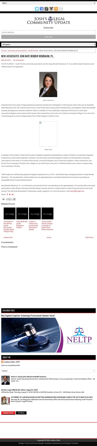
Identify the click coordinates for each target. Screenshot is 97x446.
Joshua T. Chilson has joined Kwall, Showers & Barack (33, 225)
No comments (18, 60)
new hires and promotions (17, 51)
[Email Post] (3, 199)
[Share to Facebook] (14, 199)
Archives (21, 413)
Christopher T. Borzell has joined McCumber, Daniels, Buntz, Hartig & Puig (9, 226)
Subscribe (48, 28)
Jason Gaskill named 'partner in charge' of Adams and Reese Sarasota (47, 225)
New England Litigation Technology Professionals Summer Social (28, 315)
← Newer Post (7, 237)
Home (4, 51)
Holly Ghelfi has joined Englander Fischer (22, 224)
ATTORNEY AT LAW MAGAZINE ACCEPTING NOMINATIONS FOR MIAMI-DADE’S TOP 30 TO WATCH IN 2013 (52, 397)
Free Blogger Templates (70, 443)
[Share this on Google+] (13, 194)
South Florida (33, 51)
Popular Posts (8, 413)
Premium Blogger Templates (41, 443)
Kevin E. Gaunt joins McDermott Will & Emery (28, 377)
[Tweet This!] (9, 194)
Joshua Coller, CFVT (12, 362)
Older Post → (90, 237)
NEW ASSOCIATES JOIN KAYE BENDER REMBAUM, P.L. (27, 56)
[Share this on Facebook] (7, 194)
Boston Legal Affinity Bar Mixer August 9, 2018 (19, 390)
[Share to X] (12, 199)
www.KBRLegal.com (77, 191)
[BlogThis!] (9, 199)
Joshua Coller (55, 440)
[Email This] (7, 199)
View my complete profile (10, 365)
